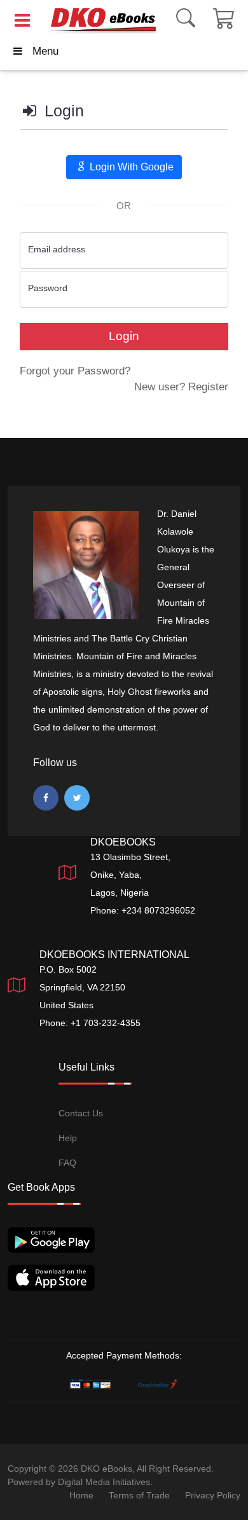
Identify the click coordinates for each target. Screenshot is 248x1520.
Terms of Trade (139, 1495)
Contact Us (81, 1113)
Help (68, 1138)
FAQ (67, 1163)
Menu (45, 51)
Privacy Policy (212, 1495)
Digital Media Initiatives (104, 1482)
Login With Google (130, 166)
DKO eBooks (106, 1468)
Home (81, 1495)
